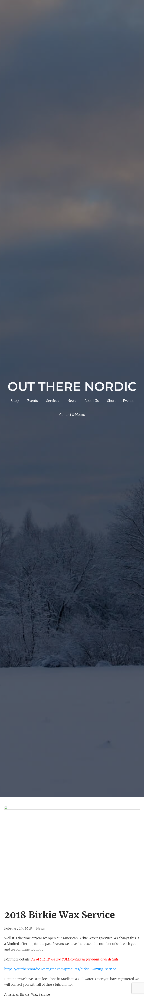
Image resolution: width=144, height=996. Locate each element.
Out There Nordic (72, 386)
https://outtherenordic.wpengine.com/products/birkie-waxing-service (60, 969)
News (40, 928)
